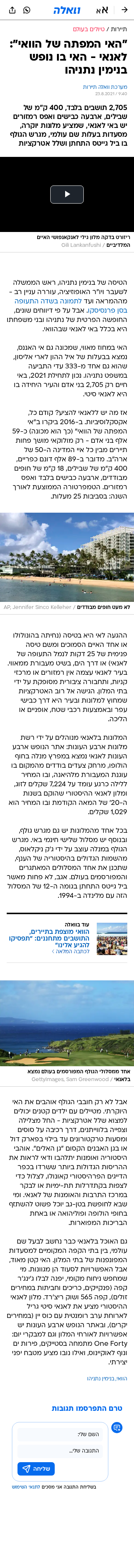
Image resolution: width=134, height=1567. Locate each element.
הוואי (122, 1379)
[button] (102, 10)
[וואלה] (67, 10)
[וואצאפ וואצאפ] (27, 10)
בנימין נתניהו (100, 1379)
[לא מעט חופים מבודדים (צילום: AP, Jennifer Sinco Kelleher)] (67, 564)
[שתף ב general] (12, 10)
